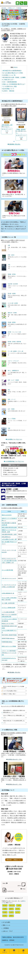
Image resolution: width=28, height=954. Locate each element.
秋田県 (4, 915)
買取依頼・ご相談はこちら (14, 859)
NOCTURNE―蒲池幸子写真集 (9, 635)
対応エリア (12, 8)
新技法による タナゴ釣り (8, 623)
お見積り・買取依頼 (8, 91)
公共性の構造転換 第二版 (8, 593)
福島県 (11, 908)
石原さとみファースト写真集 (9, 646)
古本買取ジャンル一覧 (8, 75)
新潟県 (17, 908)
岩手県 (17, 912)
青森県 (11, 915)
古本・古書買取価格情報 (9, 82)
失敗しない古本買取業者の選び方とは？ (13, 84)
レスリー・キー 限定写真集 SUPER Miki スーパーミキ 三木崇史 (9, 652)
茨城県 (4, 908)
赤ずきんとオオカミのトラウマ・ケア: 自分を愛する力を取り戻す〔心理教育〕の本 (9, 560)
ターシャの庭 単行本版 (7, 570)
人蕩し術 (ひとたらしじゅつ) (9, 578)
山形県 (11, 912)
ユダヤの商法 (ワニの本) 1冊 (9, 539)
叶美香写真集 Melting (7, 641)
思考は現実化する (6, 536)
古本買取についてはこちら (14, 439)
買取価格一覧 (4, 952)
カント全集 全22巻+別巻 (8, 603)
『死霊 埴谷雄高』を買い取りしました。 (6, 125)
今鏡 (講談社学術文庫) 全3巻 (9, 534)
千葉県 (18, 905)
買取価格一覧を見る (14, 672)
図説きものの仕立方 (7, 515)
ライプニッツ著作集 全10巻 (8, 607)
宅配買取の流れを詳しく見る (14, 784)
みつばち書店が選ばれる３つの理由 (12, 73)
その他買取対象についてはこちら (14, 461)
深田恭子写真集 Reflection (8, 638)
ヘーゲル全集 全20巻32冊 (8, 612)
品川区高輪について (8, 88)
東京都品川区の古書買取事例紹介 (12, 70)
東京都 (19, 8)
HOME (4, 8)
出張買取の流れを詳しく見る (14, 759)
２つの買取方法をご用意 (9, 86)
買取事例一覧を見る (14, 144)
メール (14, 952)
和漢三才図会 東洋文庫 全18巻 (9, 527)
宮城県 (4, 912)
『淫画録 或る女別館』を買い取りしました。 (21, 131)
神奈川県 (12, 905)
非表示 (15, 67)
